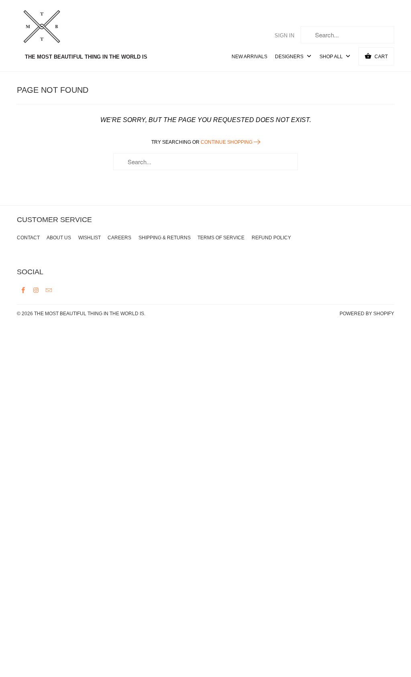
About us (59, 238)
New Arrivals (249, 56)
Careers (119, 238)
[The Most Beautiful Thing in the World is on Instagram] (36, 289)
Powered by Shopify (367, 313)
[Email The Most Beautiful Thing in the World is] (49, 289)
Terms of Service (220, 238)
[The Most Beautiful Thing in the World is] (57, 27)
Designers (290, 56)
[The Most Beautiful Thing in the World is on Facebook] (23, 289)
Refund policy (271, 238)
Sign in (284, 36)
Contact (28, 238)
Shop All (331, 56)
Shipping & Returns (164, 238)
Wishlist (89, 238)
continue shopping (227, 142)
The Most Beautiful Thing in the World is (89, 313)
